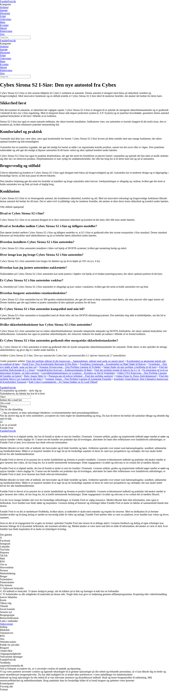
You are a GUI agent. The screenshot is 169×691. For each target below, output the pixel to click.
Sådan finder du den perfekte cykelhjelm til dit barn (130, 367)
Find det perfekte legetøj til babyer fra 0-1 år (117, 370)
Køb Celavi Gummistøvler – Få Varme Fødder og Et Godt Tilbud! (63, 382)
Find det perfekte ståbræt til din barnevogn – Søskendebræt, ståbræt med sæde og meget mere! (75, 361)
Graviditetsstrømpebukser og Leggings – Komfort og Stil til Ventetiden (78, 373)
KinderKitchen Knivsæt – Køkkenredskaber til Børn (64, 370)
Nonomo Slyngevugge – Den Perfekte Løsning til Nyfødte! (70, 367)
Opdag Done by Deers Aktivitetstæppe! (136, 376)
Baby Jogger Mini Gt (35, 376)
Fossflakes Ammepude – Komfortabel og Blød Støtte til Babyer (113, 364)
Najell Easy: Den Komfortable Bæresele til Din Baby (50, 364)
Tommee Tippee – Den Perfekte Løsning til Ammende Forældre (78, 379)
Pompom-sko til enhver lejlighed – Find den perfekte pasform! (81, 376)
